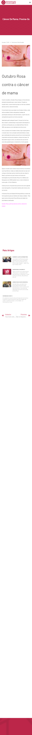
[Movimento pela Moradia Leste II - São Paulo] (8, 2)
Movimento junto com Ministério (20, 257)
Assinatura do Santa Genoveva (20, 282)
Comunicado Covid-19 (7, 296)
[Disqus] (16, 229)
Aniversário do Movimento (19, 269)
